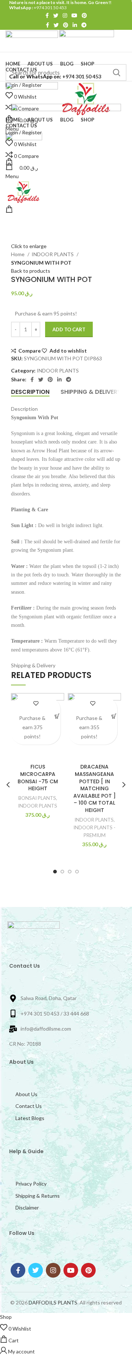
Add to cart (68, 329)
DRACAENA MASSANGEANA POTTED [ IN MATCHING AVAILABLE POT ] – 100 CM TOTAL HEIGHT (94, 788)
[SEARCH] (116, 72)
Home (18, 254)
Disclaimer (27, 1207)
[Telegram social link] (84, 25)
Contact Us (28, 1106)
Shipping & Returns (37, 1196)
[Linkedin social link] (74, 25)
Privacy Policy (31, 1183)
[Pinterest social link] (84, 15)
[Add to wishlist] (35, 703)
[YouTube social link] (74, 15)
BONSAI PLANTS (37, 798)
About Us (26, 1094)
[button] (57, 716)
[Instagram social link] (64, 15)
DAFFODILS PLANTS (53, 1302)
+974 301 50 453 (50, 7)
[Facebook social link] (47, 15)
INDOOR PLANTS (53, 254)
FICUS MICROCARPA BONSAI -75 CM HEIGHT (38, 777)
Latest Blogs (29, 1118)
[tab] (30, 391)
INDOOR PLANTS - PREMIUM (94, 831)
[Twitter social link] (55, 15)
